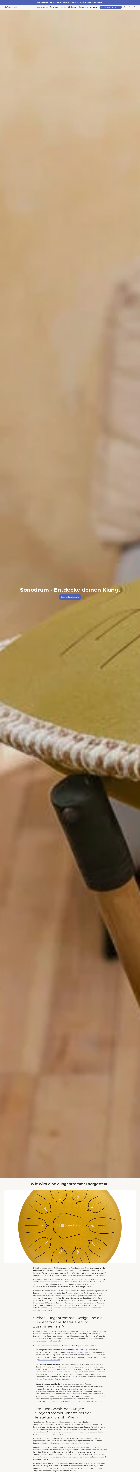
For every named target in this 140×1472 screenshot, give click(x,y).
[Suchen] (124, 7)
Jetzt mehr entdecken (70, 597)
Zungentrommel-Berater (110, 7)
